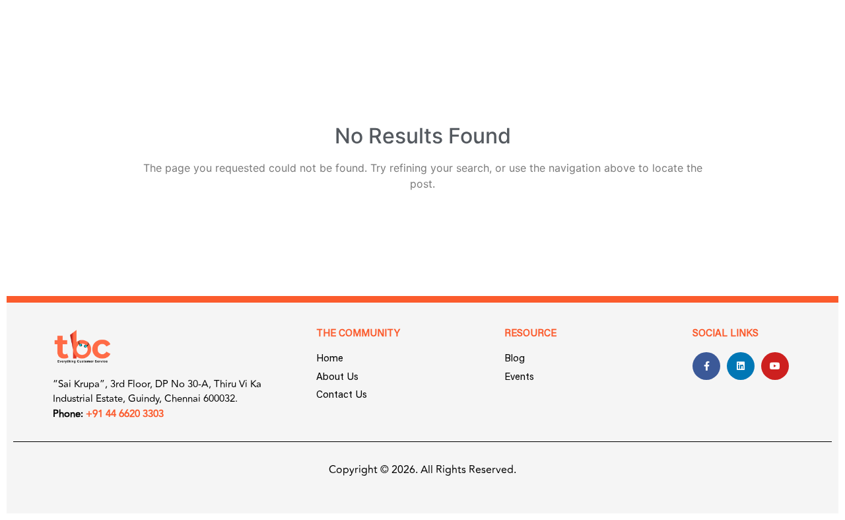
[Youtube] (775, 366)
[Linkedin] (741, 366)
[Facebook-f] (706, 366)
